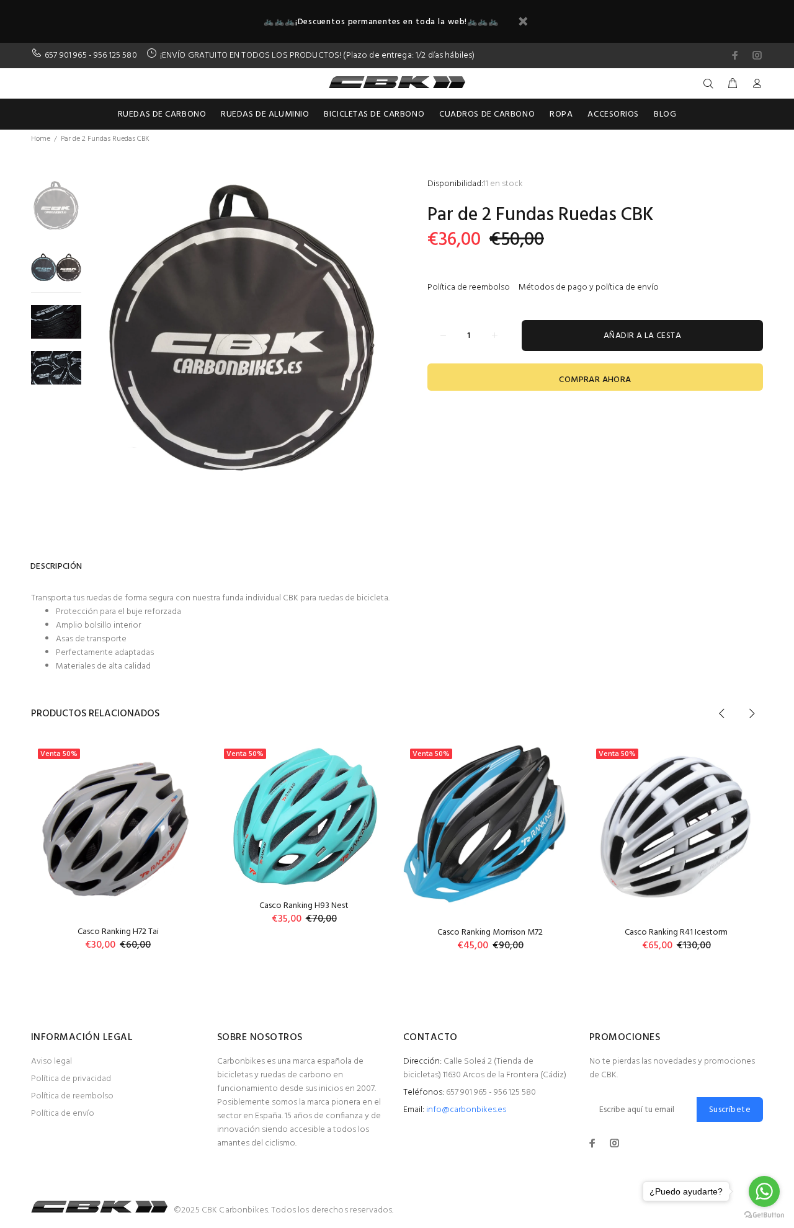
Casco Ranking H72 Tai (118, 932)
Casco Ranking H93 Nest (304, 906)
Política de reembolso (468, 287)
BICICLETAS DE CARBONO (374, 114)
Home (40, 139)
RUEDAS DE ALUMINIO (265, 114)
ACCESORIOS (613, 114)
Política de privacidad (71, 1079)
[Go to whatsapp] (764, 1191)
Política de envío (62, 1113)
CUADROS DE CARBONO (487, 114)
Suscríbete (730, 1110)
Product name (102, 1178)
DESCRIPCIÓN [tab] (56, 566)
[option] (56, 211)
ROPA (561, 114)
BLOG (665, 114)
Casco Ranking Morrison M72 (490, 932)
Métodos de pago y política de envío (589, 287)
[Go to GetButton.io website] (764, 1215)
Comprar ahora (595, 380)
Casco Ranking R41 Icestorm (676, 932)
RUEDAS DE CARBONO (162, 114)
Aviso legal (51, 1061)
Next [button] (751, 713)
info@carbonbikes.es (466, 1110)
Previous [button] (722, 713)
